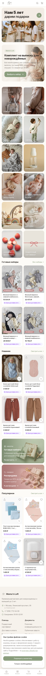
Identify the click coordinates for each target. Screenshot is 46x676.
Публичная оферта (32, 630)
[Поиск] (37, 3)
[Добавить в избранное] (20, 268)
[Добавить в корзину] (19, 379)
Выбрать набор (14, 74)
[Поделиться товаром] (5, 268)
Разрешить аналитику (23, 658)
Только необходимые (23, 664)
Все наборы (37, 262)
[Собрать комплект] (19, 290)
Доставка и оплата (9, 630)
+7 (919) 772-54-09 (11, 611)
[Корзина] (42, 3)
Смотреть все (36, 351)
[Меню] (3, 3)
